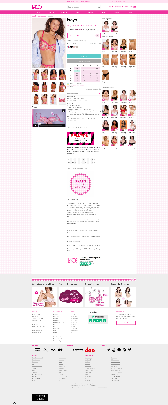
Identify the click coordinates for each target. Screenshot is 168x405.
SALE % (116, 12)
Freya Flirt (50, 16)
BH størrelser (74, 320)
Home (38, 12)
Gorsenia (34, 372)
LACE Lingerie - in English (38, 326)
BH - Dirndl (114, 378)
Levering (55, 318)
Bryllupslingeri (114, 374)
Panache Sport (62, 366)
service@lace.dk (36, 320)
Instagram (124, 349)
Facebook (119, 349)
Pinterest (129, 349)
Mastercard (60, 349)
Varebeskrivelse (72, 94)
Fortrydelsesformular (58, 322)
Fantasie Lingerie (63, 376)
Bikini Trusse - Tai (115, 370)
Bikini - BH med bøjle (90, 370)
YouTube (113, 349)
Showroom (74, 316)
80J (97, 78)
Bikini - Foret (114, 358)
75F (90, 68)
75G (90, 71)
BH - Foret (87, 362)
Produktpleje (74, 330)
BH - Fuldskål (88, 366)
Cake (60, 380)
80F (97, 68)
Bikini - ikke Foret (115, 362)
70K (84, 80)
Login (109, 6)
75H (91, 73)
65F (77, 68)
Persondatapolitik (57, 339)
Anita (33, 380)
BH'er (77, 12)
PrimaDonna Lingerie (37, 358)
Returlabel (56, 326)
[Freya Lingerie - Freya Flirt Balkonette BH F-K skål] (49, 43)
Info (85, 40)
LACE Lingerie (62, 378)
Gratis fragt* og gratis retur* (119, 1)
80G (97, 71)
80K (97, 80)
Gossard (61, 374)
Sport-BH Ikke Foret (116, 376)
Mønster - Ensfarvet (90, 368)
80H (97, 73)
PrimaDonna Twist (37, 374)
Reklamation (56, 328)
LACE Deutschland (37, 330)
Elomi (33, 370)
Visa (52, 349)
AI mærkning (56, 335)
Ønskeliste (118, 6)
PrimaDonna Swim (37, 366)
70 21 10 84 (40, 318)
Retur (54, 324)
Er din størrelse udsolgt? (92, 89)
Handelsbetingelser (58, 341)
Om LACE (73, 314)
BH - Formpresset (115, 364)
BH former (73, 324)
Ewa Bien (61, 364)
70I (84, 75)
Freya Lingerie (42, 16)
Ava (33, 364)
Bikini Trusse (88, 372)
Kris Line (34, 376)
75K (90, 80)
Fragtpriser (56, 316)
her (96, 385)
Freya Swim (35, 362)
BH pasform (74, 322)
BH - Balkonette (115, 360)
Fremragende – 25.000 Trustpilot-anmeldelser (79, 1)
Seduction (87, 380)
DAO (90, 349)
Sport (104, 12)
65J (77, 78)
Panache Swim (62, 358)
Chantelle (61, 368)
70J (84, 78)
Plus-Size (87, 364)
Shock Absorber (63, 370)
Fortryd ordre (56, 320)
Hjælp (126, 6)
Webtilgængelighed (58, 337)
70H (84, 73)
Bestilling (55, 314)
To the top (14, 403)
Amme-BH (87, 378)
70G (84, 71)
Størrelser (64, 12)
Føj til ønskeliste (84, 61)
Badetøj (90, 12)
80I (97, 75)
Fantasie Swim (36, 378)
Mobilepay (45, 349)
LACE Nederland (36, 332)
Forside (34, 16)
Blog (72, 332)
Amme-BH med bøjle (116, 372)
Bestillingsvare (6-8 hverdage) (76, 85)
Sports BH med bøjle (116, 368)
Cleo (60, 372)
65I (77, 75)
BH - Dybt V (114, 366)
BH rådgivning (74, 318)
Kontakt (55, 332)
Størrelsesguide (94, 43)
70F (84, 68)
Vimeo (108, 349)
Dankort (38, 349)
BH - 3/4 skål (88, 360)
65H (77, 73)
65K (77, 80)
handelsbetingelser (102, 387)
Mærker (51, 12)
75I (90, 75)
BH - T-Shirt (88, 376)
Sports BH (87, 374)
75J (90, 78)
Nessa (60, 362)
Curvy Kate (61, 360)
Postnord (78, 349)
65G (77, 71)
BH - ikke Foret (88, 358)
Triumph (34, 368)
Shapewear (74, 328)
